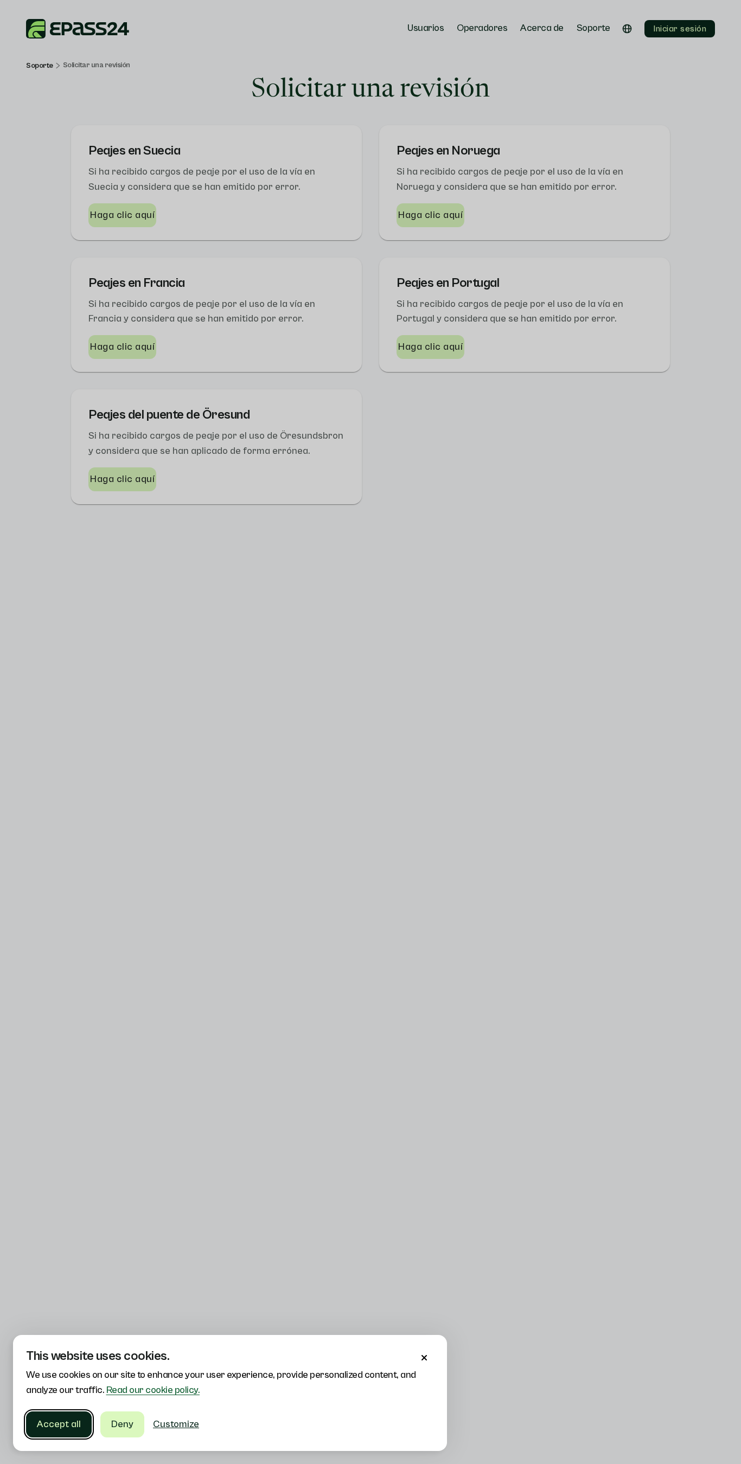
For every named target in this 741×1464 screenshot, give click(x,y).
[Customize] (424, 1357)
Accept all (59, 1424)
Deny (122, 1424)
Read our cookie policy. (153, 1390)
